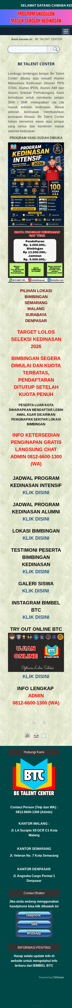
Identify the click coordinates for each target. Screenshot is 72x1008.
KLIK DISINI (36, 492)
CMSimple (58, 977)
